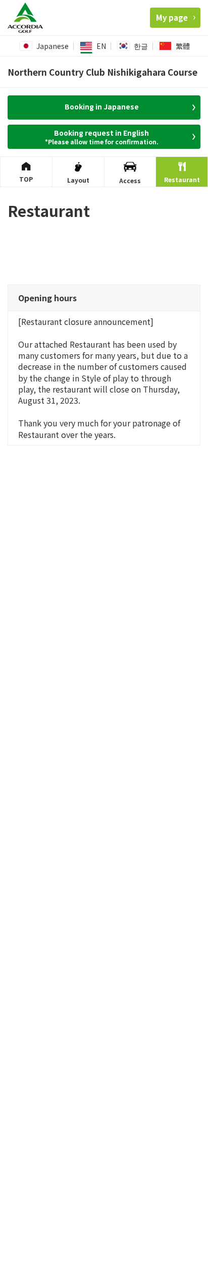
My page (172, 17)
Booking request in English (102, 137)
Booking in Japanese (102, 106)
